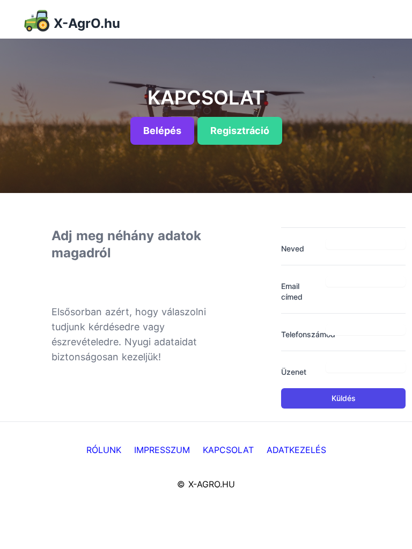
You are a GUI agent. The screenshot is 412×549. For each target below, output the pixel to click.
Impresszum (162, 449)
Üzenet (293, 371)
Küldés (344, 398)
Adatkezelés (296, 449)
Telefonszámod (299, 334)
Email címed (292, 291)
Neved (292, 248)
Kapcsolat (228, 449)
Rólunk (103, 449)
